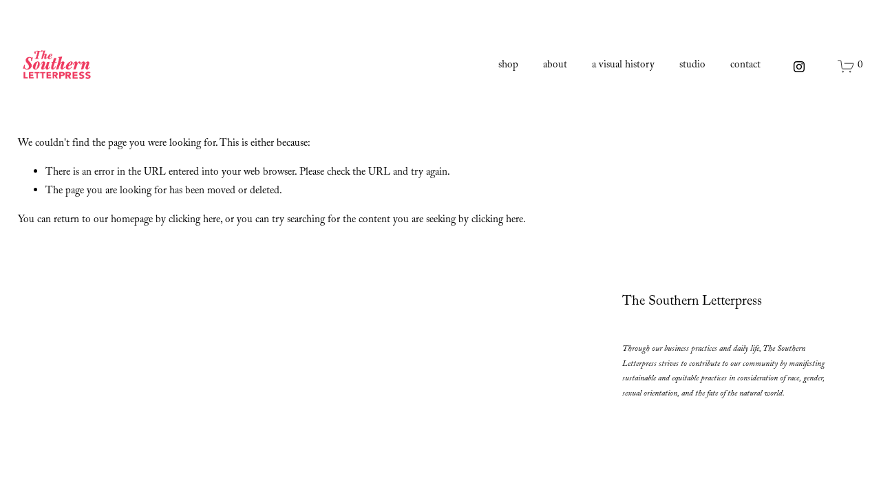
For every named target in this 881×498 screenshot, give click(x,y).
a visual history (623, 66)
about (555, 66)
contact (745, 66)
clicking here (194, 221)
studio (692, 66)
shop (508, 66)
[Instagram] (799, 67)
